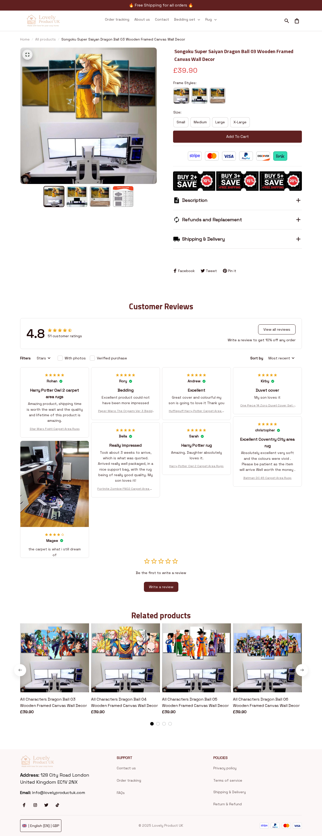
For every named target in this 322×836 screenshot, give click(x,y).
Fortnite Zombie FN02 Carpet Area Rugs (125, 489)
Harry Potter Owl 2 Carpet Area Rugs (196, 466)
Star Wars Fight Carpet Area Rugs (55, 429)
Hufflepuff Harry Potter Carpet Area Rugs (196, 411)
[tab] (151, 723)
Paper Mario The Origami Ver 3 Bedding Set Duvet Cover (125, 411)
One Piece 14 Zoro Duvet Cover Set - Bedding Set (267, 405)
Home (25, 39)
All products (45, 39)
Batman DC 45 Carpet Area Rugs (267, 478)
